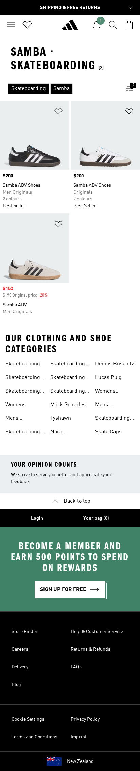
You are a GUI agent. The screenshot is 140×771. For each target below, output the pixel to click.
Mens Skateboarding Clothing (112, 405)
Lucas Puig (108, 377)
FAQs (76, 667)
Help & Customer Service (97, 631)
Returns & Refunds (90, 649)
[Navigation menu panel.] (11, 25)
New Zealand (80, 761)
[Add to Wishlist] (58, 112)
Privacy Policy (85, 719)
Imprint (79, 737)
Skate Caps (108, 432)
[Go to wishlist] (27, 25)
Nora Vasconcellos (65, 432)
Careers (20, 649)
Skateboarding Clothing (22, 392)
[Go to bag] (129, 25)
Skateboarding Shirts (67, 364)
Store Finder (25, 631)
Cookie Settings (28, 719)
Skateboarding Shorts (67, 378)
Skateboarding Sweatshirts (67, 392)
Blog (16, 684)
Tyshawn (60, 418)
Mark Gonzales (68, 405)
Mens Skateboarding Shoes (22, 419)
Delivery (20, 667)
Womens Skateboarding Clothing (112, 392)
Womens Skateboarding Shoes (22, 405)
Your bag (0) (96, 518)
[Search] (113, 25)
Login (37, 518)
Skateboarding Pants (22, 432)
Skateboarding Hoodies (112, 419)
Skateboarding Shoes (22, 378)
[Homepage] (70, 27)
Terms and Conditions (34, 737)
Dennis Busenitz (114, 364)
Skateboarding (22, 364)
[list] (59, 88)
